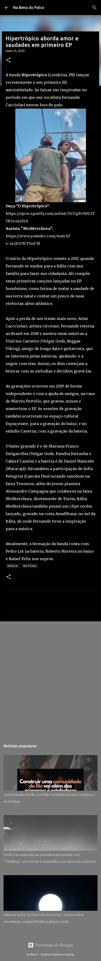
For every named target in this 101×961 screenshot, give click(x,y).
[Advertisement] (50, 678)
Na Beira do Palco (28, 7)
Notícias (29, 565)
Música (13, 565)
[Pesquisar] (94, 7)
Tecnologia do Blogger (53, 945)
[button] (8, 60)
